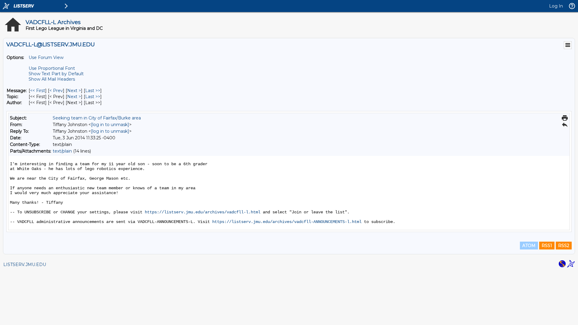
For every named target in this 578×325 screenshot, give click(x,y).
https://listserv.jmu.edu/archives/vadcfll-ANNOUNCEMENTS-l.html (287, 221)
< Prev (56, 90)
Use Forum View (46, 57)
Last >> (92, 90)
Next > (74, 90)
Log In (556, 6)
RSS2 (563, 245)
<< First (37, 90)
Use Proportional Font (52, 68)
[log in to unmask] (110, 124)
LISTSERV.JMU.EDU (24, 264)
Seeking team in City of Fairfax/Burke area (97, 118)
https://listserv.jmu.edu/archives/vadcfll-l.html (202, 212)
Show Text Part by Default (56, 73)
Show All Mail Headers (52, 79)
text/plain (62, 151)
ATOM (529, 245)
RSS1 (547, 245)
